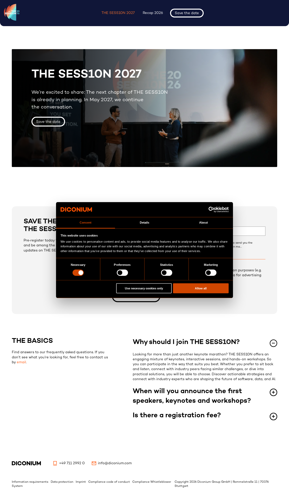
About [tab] (203, 222)
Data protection (62, 481)
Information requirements (30, 481)
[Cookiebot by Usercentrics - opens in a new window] (211, 210)
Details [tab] (144, 222)
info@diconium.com (115, 463)
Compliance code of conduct (109, 481)
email (21, 362)
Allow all (201, 288)
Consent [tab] (85, 222)
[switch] (122, 272)
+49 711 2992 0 (72, 463)
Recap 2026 (153, 13)
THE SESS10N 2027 (118, 13)
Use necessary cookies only (144, 288)
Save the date (187, 13)
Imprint (81, 481)
